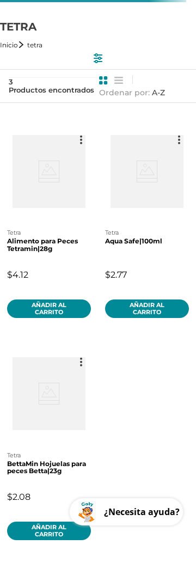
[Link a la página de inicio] (12, 45)
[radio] (103, 80)
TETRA (34, 45)
